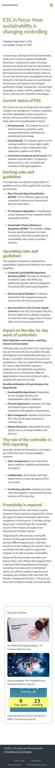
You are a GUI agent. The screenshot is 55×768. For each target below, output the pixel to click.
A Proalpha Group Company (18, 751)
